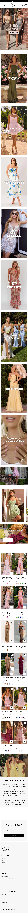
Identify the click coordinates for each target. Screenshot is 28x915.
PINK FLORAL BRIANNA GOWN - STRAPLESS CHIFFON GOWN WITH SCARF (7, 612)
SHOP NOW (8, 540)
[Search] (4, 5)
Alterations (4, 887)
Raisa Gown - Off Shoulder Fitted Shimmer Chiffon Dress (7, 679)
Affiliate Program (5, 866)
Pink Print (19, 750)
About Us (3, 858)
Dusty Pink (16, 583)
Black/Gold (5, 718)
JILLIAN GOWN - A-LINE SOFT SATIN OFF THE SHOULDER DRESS (20, 578)
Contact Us (4, 902)
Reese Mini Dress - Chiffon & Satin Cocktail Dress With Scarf (20, 713)
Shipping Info (4, 876)
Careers (3, 862)
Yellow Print (22, 750)
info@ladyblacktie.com (9, 897)
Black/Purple (10, 718)
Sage (18, 583)
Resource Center (5, 869)
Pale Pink (22, 718)
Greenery (20, 583)
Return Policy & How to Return (8, 878)
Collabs (3, 864)
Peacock (18, 617)
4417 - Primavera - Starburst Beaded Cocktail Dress (7, 712)
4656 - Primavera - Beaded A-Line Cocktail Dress (7, 746)
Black (7, 718)
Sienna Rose (5, 684)
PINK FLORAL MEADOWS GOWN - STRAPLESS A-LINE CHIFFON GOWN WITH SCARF (7, 578)
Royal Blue (6, 750)
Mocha (7, 684)
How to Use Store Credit (6, 883)
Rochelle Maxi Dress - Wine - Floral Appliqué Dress (21, 678)
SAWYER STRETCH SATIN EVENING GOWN (20, 612)
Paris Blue (23, 617)
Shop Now (14, 33)
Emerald (23, 583)
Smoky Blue (10, 684)
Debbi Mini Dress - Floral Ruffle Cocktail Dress (20, 746)
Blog (2, 860)
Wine (8, 750)
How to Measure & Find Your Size (8, 885)
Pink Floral (7, 583)
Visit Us (3, 905)
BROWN (7, 650)
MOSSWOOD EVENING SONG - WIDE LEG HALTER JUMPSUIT (7, 646)
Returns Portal (4, 880)
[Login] (22, 5)
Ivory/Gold (3, 718)
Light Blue (17, 718)
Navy (20, 617)
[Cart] (25, 5)
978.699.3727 (6, 894)
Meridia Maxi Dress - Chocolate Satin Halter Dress (20, 646)
